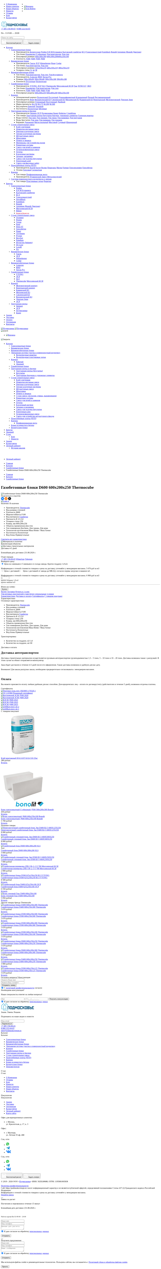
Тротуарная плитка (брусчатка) (29, 371)
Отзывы (9, 13)
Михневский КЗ (72, 100)
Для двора (52, 118)
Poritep (44, 52)
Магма (59, 168)
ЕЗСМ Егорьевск (54, 52)
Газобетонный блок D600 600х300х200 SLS (19, 850)
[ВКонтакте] (2, 498)
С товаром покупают (53, 596)
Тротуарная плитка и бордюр (23, 111)
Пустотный (53, 97)
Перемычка (30, 54)
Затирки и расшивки (25, 407)
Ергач (38, 168)
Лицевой (39, 106)
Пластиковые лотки (34, 181)
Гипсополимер (75, 168)
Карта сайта (11, 1113)
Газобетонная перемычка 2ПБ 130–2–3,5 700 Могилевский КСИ (28, 868)
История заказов (18, 448)
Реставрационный (102, 97)
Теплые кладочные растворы (28, 134)
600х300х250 (40, 93)
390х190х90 (29, 79)
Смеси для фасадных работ (27, 163)
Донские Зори (127, 100)
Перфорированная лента (36, 174)
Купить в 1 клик (22, 592)
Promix (19, 220)
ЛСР (37, 63)
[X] (9, 498)
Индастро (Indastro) (24, 242)
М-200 (46, 104)
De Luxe (19, 245)
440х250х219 (52, 68)
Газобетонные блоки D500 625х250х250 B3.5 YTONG (24, 878)
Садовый (62, 122)
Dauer (18, 231)
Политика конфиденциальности (15, 1186)
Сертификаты (38, 596)
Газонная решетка (85, 115)
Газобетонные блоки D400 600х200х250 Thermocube (23, 961)
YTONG (33, 86)
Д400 (33, 59)
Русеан (19, 236)
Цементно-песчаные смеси (27, 129)
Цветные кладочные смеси (27, 131)
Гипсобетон (87, 168)
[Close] (2, 1197)
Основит (20, 218)
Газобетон (23, 517)
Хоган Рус (47, 77)
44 (34, 70)
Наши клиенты (12, 6)
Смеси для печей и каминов (28, 147)
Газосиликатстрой (94, 52)
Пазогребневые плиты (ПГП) (23, 165)
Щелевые (43, 109)
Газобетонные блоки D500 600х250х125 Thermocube (23, 971)
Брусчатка (47, 115)
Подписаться (7, 1024)
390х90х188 (62, 79)
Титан (18, 222)
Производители (12, 1067)
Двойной (61, 102)
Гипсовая (27, 170)
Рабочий (31, 106)
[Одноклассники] (6, 498)
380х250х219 (63, 68)
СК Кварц (20, 233)
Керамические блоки (20, 61)
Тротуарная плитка (34, 115)
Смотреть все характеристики (14, 539)
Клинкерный (81, 97)
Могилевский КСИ (65, 86)
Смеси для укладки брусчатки (29, 159)
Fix (17, 249)
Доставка (10, 1104)
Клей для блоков (23, 127)
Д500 (38, 59)
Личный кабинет (13, 446)
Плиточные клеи (23, 412)
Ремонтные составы (24, 145)
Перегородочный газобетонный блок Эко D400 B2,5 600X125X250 (30, 830)
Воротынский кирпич (25, 288)
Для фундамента (56, 75)
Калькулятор (11, 18)
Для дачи (32, 118)
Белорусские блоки (19, 427)
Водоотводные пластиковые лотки (31, 357)
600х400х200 (51, 93)
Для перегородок (54, 54)
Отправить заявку (9, 985)
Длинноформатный (67, 97)
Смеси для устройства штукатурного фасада (35, 416)
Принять (5, 1267)
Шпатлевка (21, 391)
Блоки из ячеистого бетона (22, 425)
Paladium (20, 240)
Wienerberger (45, 63)
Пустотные (30, 81)
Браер (55, 113)
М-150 (34, 104)
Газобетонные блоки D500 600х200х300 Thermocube (23, 925)
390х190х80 (39, 79)
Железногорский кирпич (26, 286)
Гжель (32, 63)
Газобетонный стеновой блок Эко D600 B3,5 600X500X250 (26, 839)
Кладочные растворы (25, 154)
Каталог (9, 344)
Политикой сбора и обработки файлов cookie (108, 1262)
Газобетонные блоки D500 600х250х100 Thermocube (23, 934)
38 (36, 70)
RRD (40, 77)
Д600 (43, 59)
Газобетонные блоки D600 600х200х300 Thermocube (23, 952)
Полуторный (51, 102)
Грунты (19, 152)
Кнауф (32, 168)
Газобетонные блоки (20, 84)
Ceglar (58, 63)
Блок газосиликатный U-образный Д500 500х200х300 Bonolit (27, 809)
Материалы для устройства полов (30, 143)
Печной (91, 97)
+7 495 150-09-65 (8, 29)
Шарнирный (71, 122)
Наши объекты (12, 9)
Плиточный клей (23, 161)
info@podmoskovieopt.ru (11, 1031)
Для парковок (45, 120)
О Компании (11, 4)
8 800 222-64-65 (23, 29)
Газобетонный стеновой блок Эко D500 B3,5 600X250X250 (26, 859)
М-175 (40, 104)
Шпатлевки (21, 138)
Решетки (47, 181)
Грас (75, 86)
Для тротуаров (76, 118)
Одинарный (40, 102)
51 (31, 70)
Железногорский (113, 100)
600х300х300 (40, 56)
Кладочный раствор (24, 405)
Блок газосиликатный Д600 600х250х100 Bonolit (22, 819)
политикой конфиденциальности (20, 988)
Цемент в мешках (23, 140)
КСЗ (84, 52)
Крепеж (14, 172)
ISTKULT (82, 86)
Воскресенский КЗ (43, 100)
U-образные (41, 54)
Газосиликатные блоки (21, 50)
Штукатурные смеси (25, 136)
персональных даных (39, 1002)
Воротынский (99, 100)
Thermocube (51, 86)
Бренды (9, 430)
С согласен (23, 988)
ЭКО (89, 86)
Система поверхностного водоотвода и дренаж (31, 179)
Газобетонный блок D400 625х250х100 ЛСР (20, 887)
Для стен (65, 54)
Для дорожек (42, 118)
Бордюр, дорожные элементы (65, 115)
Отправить (6, 1236)
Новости (9, 11)
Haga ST (19, 227)
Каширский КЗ (86, 100)
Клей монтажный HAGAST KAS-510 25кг (19, 758)
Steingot (33, 113)
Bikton (19, 211)
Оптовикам (11, 1106)
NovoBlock (20, 199)
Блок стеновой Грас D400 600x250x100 (17, 896)
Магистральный (41, 122)
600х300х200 (52, 56)
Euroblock (106, 52)
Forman (66, 168)
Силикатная (36, 170)
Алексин (33, 77)
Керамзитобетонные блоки (22, 72)
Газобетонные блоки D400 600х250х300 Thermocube (23, 907)
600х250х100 (63, 56)
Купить (4, 589)
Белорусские (35, 52)
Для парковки (63, 118)
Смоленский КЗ (58, 100)
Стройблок (71, 113)
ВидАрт (19, 238)
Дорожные (29, 122)
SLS (44, 86)
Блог (8, 15)
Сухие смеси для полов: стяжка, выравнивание (36, 396)
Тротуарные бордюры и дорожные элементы (35, 375)
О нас (8, 434)
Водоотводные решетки (26, 355)
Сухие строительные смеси (22, 125)
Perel (18, 224)
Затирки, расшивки (24, 156)
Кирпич (14, 95)
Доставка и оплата (24, 596)
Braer (53, 63)
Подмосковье (47, 113)
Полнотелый (42, 97)
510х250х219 (40, 68)
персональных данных (39, 1231)
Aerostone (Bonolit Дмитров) (129, 52)
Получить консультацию (59, 999)
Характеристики (8, 596)
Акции (9, 441)
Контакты (10, 1091)
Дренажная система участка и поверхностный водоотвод (35, 353)
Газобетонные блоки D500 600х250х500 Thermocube (23, 916)
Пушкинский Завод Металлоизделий (46, 177)
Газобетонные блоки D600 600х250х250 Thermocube (23, 943)
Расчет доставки (8, 592)
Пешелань (51, 168)
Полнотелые (41, 81)
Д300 (28, 59)
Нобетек (62, 113)
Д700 (47, 90)
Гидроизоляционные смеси (27, 149)
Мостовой (53, 122)
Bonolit (114, 52)
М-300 (52, 104)
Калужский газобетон (72, 52)
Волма (44, 168)
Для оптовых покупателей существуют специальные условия (27, 594)
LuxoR (19, 247)
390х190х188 (50, 79)
